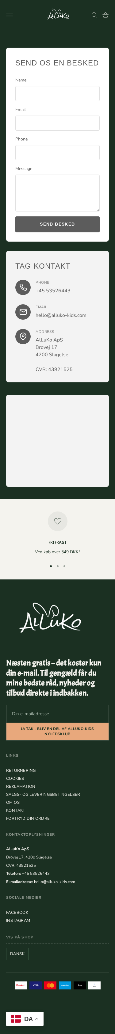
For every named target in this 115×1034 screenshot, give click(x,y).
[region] (57, 533)
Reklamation (20, 786)
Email (20, 109)
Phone (21, 139)
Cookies (15, 778)
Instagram (18, 920)
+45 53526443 (53, 290)
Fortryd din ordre (28, 818)
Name (20, 80)
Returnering (21, 770)
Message (23, 169)
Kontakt (15, 810)
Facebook (17, 912)
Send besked (57, 224)
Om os (13, 802)
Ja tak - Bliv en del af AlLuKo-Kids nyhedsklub (57, 731)
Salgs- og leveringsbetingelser (43, 794)
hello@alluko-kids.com (61, 315)
